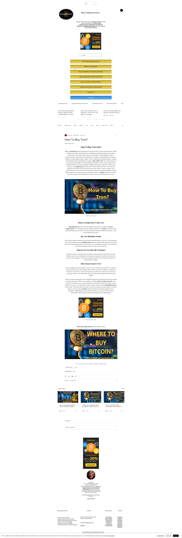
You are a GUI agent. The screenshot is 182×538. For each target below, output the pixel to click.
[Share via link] (75, 376)
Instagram (120, 520)
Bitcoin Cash (105, 125)
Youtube (119, 521)
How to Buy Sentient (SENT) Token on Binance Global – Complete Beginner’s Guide (67, 405)
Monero (81, 125)
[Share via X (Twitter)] (69, 376)
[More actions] (116, 135)
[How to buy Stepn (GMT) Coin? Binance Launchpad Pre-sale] (114, 397)
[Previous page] (81, 119)
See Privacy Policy (110, 535)
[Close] (180, 536)
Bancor (97, 125)
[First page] (78, 119)
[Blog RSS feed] (121, 10)
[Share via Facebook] (65, 376)
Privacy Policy (108, 520)
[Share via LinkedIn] (72, 376)
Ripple (75, 125)
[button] (122, 125)
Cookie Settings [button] (160, 535)
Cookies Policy (109, 525)
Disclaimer (109, 521)
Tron (87, 125)
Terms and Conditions (109, 523)
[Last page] (102, 119)
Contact (82, 525)
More (111, 125)
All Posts (59, 125)
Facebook (119, 517)
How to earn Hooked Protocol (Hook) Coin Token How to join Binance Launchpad (90, 405)
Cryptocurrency (67, 125)
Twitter (120, 518)
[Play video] (91, 344)
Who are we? (108, 518)
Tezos (92, 125)
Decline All (168, 535)
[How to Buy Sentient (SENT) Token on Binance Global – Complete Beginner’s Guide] (68, 397)
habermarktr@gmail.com (87, 522)
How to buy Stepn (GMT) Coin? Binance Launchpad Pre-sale (114, 405)
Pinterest (119, 524)
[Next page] (99, 119)
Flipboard (119, 525)
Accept (175, 535)
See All (122, 388)
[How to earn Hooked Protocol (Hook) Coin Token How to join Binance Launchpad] (91, 397)
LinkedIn (119, 522)
